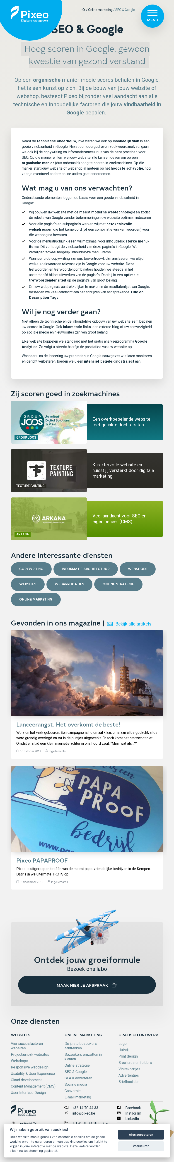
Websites (27, 584)
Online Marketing (35, 599)
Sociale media (76, 1084)
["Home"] (84, 9)
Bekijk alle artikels (133, 624)
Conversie (73, 1091)
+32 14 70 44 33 (85, 1108)
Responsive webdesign (29, 1067)
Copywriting (31, 569)
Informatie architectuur (85, 569)
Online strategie (118, 584)
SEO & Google (76, 1072)
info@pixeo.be (83, 1113)
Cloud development (26, 1080)
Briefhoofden (128, 1082)
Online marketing (83, 1034)
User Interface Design (28, 1092)
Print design (128, 1056)
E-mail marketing (78, 1097)
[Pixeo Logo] (29, 13)
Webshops (137, 569)
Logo (122, 1043)
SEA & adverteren (78, 1078)
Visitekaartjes (129, 1069)
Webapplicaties (69, 584)
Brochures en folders (135, 1063)
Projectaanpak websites (30, 1054)
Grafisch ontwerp (138, 1034)
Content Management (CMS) (33, 1086)
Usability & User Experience (33, 1073)
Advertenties (128, 1075)
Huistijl (123, 1050)
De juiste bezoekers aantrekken (81, 1045)
